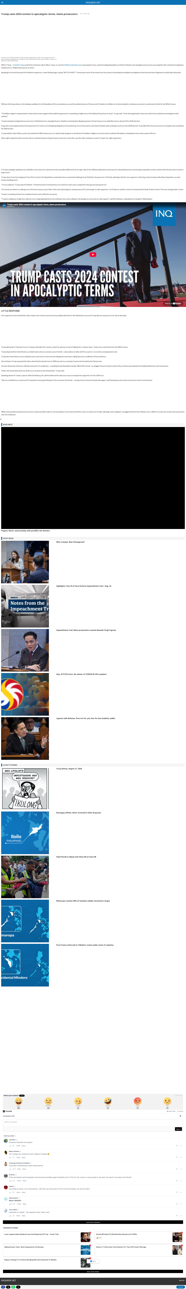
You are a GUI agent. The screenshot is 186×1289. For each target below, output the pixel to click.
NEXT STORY (180, 1287)
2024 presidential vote (72, 65)
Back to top (182, 1280)
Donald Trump (18, 65)
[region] (93, 8)
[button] (2, 2)
